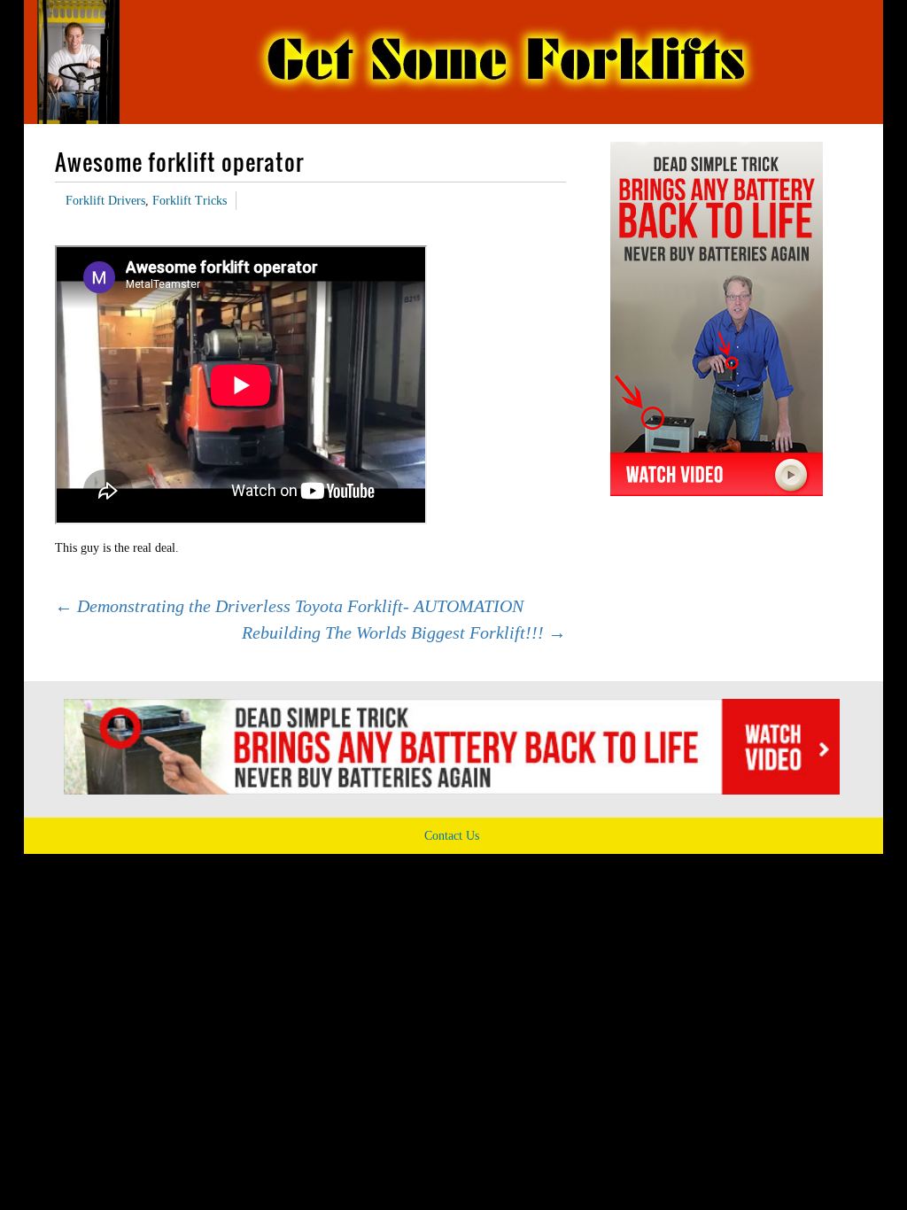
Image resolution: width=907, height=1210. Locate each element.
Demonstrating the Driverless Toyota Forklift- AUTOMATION (289, 606)
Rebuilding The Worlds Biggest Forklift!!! (404, 632)
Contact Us (451, 835)
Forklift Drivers (105, 200)
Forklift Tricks (189, 200)
